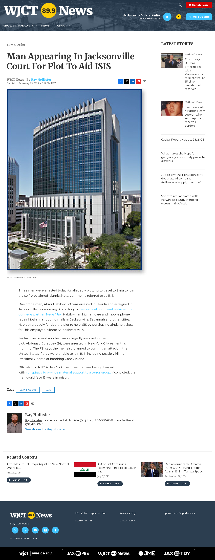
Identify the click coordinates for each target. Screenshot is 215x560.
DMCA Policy (127, 520)
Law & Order (16, 45)
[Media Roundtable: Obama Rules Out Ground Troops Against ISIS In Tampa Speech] (152, 469)
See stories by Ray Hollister (45, 429)
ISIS (48, 389)
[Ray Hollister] (14, 423)
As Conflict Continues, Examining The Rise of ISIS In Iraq (116, 468)
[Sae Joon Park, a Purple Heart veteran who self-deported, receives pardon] (172, 108)
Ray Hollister (41, 80)
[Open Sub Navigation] (36, 25)
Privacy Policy (127, 513)
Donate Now (200, 5)
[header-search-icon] (180, 5)
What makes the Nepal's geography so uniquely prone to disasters (183, 157)
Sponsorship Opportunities (179, 513)
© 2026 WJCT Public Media (23, 538)
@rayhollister (34, 424)
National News (193, 54)
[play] (167, 17)
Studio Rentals (83, 520)
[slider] (174, 16)
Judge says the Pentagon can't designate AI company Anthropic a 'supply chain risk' (182, 178)
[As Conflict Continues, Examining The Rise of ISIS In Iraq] (85, 469)
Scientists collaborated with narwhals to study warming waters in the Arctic (179, 200)
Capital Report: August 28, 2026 (182, 139)
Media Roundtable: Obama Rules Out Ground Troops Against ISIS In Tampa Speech (185, 468)
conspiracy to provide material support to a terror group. (68, 372)
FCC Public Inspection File (90, 513)
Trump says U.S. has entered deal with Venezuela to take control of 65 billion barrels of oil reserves (195, 74)
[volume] (178, 16)
